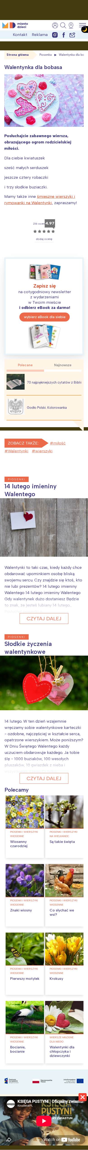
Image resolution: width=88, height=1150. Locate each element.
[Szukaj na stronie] (63, 25)
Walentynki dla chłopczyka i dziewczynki (62, 1051)
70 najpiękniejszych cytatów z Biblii (54, 382)
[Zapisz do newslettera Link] (72, 34)
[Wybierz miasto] (72, 25)
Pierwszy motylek (24, 978)
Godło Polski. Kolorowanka (47, 408)
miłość (59, 443)
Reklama (40, 34)
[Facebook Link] (63, 34)
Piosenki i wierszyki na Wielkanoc (63, 834)
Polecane (25, 365)
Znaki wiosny (21, 910)
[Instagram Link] (55, 34)
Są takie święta (62, 842)
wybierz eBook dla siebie (44, 317)
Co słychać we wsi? (62, 912)
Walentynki (18, 451)
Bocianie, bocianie (17, 1049)
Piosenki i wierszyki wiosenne (24, 834)
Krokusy (56, 978)
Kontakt (20, 34)
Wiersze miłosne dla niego (62, 1039)
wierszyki (44, 451)
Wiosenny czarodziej (19, 844)
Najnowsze (63, 365)
